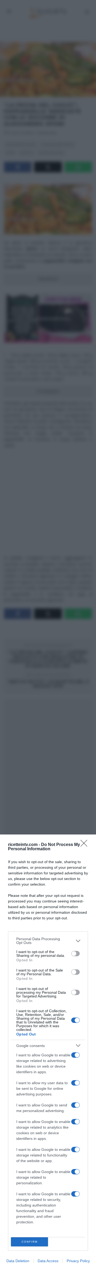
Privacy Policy (78, 1261)
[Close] (86, 845)
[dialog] (48, 1052)
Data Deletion (17, 1261)
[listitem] (48, 940)
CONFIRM (30, 1241)
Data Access (48, 1261)
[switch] (75, 953)
